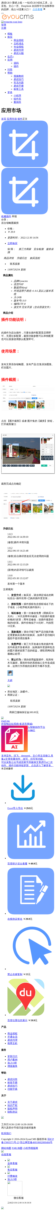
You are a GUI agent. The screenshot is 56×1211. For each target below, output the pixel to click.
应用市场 (12, 119)
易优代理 (19, 50)
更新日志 (12, 1056)
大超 (9, 680)
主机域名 (19, 43)
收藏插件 (6, 216)
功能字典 (12, 1089)
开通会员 (12, 1036)
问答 (9, 69)
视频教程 (19, 76)
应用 (9, 59)
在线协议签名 (14, 919)
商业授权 (19, 40)
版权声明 (12, 1108)
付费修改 (12, 1176)
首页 (3, 119)
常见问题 (19, 82)
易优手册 (19, 86)
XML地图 (17, 1148)
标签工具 (19, 89)
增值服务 (12, 1066)
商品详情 (7, 258)
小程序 (17, 95)
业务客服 (12, 1163)
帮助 (9, 72)
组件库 (17, 99)
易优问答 (12, 1079)
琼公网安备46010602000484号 (36, 1142)
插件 (16, 66)
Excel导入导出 (15, 808)
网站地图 (6, 1148)
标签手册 (12, 1082)
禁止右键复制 (14, 974)
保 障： (11, 249)
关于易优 (12, 1102)
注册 (3, 28)
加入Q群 (12, 1063)
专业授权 (19, 46)
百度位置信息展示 (17, 1020)
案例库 (17, 102)
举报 (14, 216)
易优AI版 (19, 53)
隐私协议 (12, 1112)
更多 (9, 92)
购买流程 (33, 258)
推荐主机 (12, 1043)
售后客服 (12, 1169)
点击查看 (37, 9)
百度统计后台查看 (17, 863)
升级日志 (20, 258)
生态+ (10, 56)
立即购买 (12, 243)
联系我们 (6, 1133)
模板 (9, 33)
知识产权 (12, 1105)
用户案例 (12, 1059)
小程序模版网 (30, 1148)
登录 (3, 24)
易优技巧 (19, 79)
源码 (16, 63)
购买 (9, 37)
